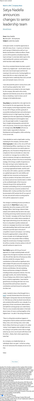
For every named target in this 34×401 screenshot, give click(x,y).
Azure (17, 385)
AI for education (9, 380)
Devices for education (6, 376)
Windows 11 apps (28, 370)
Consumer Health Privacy (7, 397)
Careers (16, 389)
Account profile (4, 371)
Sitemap (17, 397)
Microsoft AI (3, 382)
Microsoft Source (7, 29)
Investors (23, 391)
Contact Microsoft (25, 397)
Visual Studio (10, 389)
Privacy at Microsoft (14, 391)
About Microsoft (23, 389)
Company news (4, 391)
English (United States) (6, 394)
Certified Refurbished (19, 373)
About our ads (12, 400)
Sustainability (16, 392)
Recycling (5, 400)
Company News (17, 5)
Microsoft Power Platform (10, 383)
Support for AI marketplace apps (18, 386)
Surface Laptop (11, 367)
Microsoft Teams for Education (21, 376)
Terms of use (17, 399)
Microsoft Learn (4, 386)
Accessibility (8, 392)
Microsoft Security (12, 382)
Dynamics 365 (22, 382)
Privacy (2, 399)
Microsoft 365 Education (7, 377)
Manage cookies (9, 399)
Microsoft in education (25, 374)
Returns (2, 373)
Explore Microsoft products (15, 370)
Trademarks (25, 399)
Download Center (14, 371)
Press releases (15, 361)
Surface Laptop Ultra (22, 367)
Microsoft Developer (25, 385)
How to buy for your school (22, 377)
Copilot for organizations (18, 368)
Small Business (11, 385)
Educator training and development (10, 379)
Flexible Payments (13, 374)
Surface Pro (3, 367)
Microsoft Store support (26, 371)
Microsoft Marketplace (16, 388)
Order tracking (9, 373)
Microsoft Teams (22, 383)
